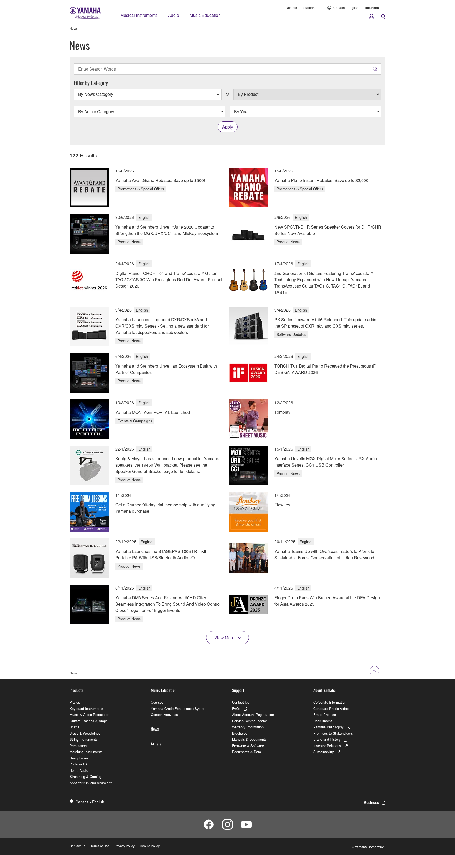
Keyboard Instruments (86, 708)
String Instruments (84, 739)
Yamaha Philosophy (328, 726)
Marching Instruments (86, 751)
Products (76, 690)
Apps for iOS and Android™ (91, 782)
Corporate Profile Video (331, 708)
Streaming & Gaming (85, 776)
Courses (157, 702)
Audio (173, 15)
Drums (75, 726)
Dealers (291, 7)
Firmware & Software (248, 745)
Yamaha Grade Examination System (178, 708)
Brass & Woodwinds (85, 733)
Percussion (78, 745)
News (155, 729)
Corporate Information (329, 702)
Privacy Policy (125, 845)
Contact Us (240, 702)
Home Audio (79, 770)
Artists (156, 743)
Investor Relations (327, 745)
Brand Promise (324, 714)
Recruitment (322, 720)
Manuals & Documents (249, 739)
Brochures (240, 733)
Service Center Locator (249, 720)
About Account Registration (253, 714)
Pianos (75, 702)
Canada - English (345, 7)
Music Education (205, 15)
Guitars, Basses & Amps (89, 720)
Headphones (79, 757)
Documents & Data (246, 751)
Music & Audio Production (89, 714)
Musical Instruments (138, 15)
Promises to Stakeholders (333, 733)
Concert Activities (164, 714)
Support (309, 7)
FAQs (236, 708)
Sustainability (323, 751)
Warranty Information (248, 726)
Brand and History (327, 739)
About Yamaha (324, 690)
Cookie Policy (150, 845)
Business (372, 7)
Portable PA (79, 764)
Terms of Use (100, 845)
